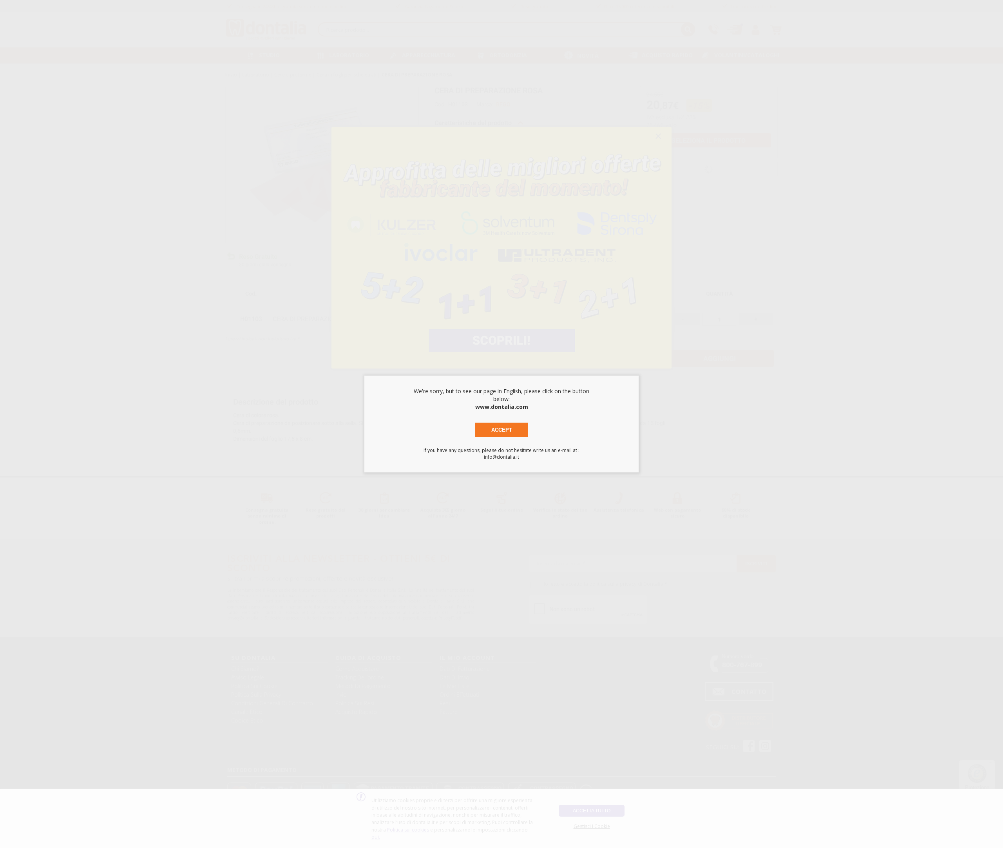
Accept (501, 430)
